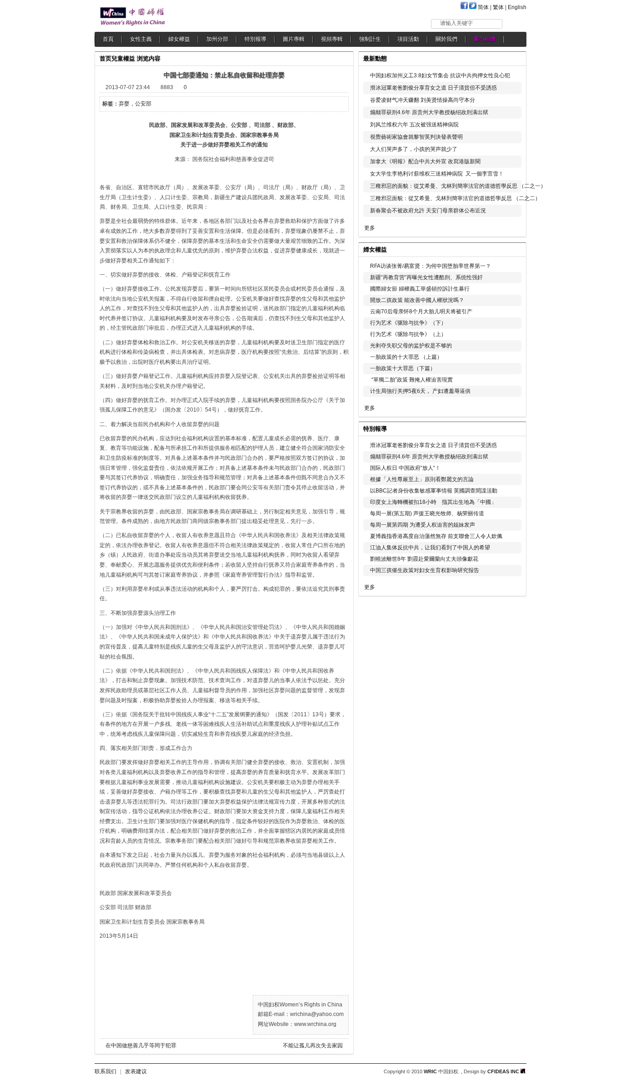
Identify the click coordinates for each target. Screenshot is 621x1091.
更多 (369, 228)
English (517, 7)
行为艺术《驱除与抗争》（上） (408, 334)
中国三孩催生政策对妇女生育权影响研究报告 (424, 570)
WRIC (430, 1071)
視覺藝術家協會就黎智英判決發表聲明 (416, 137)
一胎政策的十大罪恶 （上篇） (406, 357)
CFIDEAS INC (504, 1071)
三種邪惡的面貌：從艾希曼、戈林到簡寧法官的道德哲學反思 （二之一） (458, 186)
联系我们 (105, 1071)
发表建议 (136, 1071)
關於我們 (446, 39)
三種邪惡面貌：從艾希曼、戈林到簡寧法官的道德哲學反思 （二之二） (455, 198)
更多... (513, 248)
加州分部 (217, 39)
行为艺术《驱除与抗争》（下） (408, 323)
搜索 (515, 23)
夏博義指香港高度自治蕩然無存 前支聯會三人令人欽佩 (436, 536)
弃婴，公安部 (135, 104)
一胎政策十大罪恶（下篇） (403, 368)
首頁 (108, 39)
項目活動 (408, 39)
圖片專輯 (294, 39)
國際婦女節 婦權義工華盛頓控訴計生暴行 (420, 289)
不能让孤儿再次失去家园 (313, 1045)
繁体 (498, 7)
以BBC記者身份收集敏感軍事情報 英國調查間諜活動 (433, 491)
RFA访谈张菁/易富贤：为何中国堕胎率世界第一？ (430, 266)
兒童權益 (123, 58)
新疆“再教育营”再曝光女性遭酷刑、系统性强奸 (426, 277)
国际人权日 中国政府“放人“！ (405, 468)
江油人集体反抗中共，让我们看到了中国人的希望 (430, 547)
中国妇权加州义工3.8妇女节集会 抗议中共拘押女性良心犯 (440, 75)
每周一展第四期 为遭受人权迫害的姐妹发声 (422, 525)
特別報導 (255, 39)
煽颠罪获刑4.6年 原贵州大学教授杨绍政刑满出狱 (429, 112)
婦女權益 (179, 39)
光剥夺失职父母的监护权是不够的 (411, 345)
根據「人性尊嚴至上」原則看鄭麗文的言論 (422, 479)
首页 (105, 58)
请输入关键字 (456, 23)
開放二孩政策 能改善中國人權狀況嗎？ (417, 300)
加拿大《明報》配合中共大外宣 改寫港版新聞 (425, 161)
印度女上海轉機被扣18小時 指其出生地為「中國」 (433, 502)
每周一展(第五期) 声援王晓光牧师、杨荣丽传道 (427, 513)
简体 (483, 7)
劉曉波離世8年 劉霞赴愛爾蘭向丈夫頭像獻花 (424, 559)
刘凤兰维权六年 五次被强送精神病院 (414, 124)
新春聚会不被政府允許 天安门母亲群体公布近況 (428, 210)
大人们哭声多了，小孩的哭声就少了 (413, 149)
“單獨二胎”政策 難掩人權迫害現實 (411, 380)
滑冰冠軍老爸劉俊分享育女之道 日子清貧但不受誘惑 (433, 88)
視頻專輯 (332, 39)
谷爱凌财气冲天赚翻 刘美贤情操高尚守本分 (422, 100)
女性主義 (141, 39)
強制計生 (370, 39)
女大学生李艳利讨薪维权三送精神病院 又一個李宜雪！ (437, 174)
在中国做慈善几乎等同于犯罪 (140, 1045)
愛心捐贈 (485, 39)
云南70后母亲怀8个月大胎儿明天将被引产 (421, 311)
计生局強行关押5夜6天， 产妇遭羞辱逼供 (420, 391)
